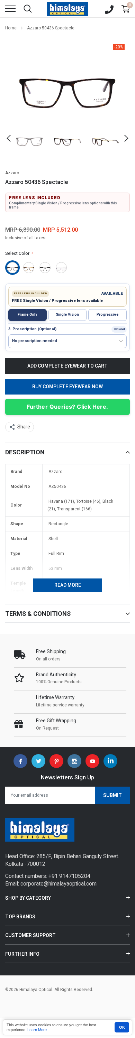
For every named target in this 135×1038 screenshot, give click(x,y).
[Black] (45, 267)
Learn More (37, 1030)
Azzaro (12, 173)
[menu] (10, 8)
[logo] (67, 8)
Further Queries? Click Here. (67, 406)
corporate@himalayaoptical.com (58, 884)
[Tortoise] (28, 267)
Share (23, 426)
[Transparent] (61, 267)
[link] (29, 138)
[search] (28, 8)
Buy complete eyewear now (67, 386)
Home (11, 28)
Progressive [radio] (107, 314)
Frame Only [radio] (27, 314)
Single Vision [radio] (67, 314)
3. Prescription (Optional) (32, 329)
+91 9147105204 (69, 876)
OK (122, 1027)
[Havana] (12, 267)
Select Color (19, 253)
